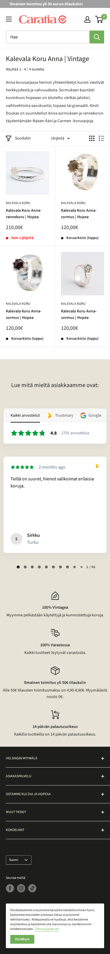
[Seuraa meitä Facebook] (10, 888)
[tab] (18, 567)
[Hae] (96, 37)
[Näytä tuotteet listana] (101, 138)
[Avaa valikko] (9, 19)
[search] (47, 37)
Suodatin (23, 138)
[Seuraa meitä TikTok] (32, 888)
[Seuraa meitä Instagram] (21, 888)
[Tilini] (87, 19)
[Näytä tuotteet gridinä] (91, 138)
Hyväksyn (22, 939)
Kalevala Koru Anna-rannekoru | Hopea (24, 214)
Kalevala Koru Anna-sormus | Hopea (79, 214)
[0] (99, 19)
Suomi (13, 859)
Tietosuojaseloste (46, 929)
